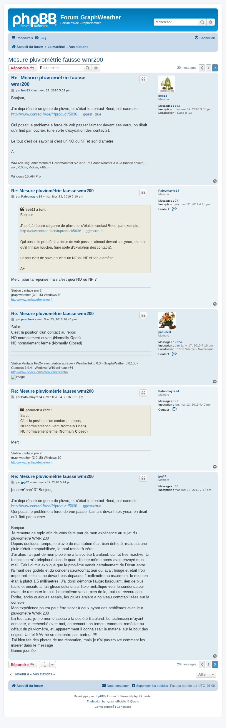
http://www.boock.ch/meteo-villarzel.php (39, 372)
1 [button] (208, 68)
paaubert (164, 332)
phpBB (99, 696)
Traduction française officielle (106, 701)
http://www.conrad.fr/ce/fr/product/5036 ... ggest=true (56, 114)
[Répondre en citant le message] (143, 79)
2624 (178, 342)
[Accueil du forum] (35, 19)
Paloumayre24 (168, 190)
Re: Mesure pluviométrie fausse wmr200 (48, 81)
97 (176, 200)
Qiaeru (134, 701)
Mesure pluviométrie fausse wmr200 (55, 59)
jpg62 (162, 476)
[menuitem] (40, 37)
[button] (202, 67)
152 (177, 105)
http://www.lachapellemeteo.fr (32, 299)
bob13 (162, 95)
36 (176, 486)
